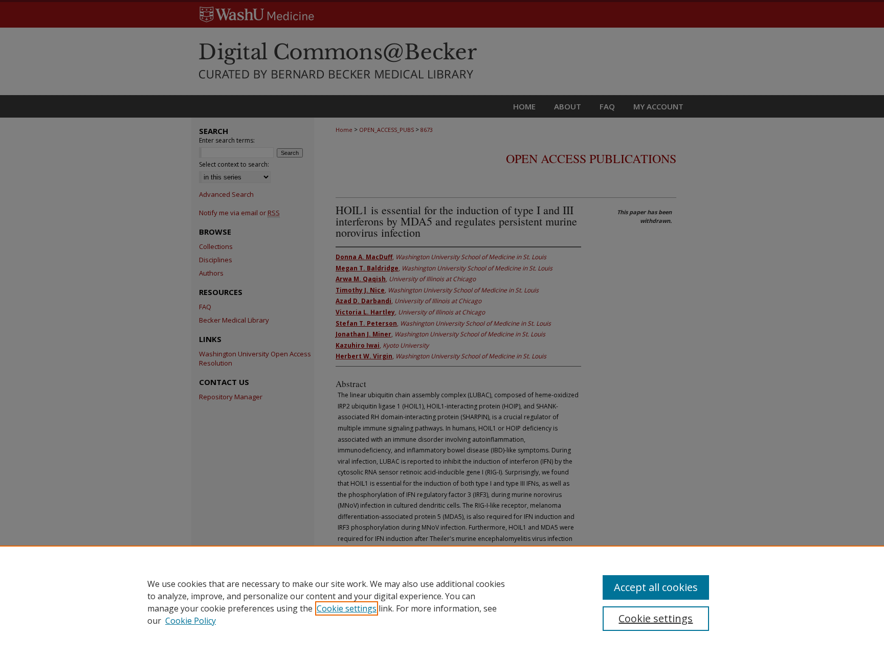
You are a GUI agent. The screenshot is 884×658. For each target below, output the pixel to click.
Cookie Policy (190, 620)
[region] (442, 602)
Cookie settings (347, 608)
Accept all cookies (656, 587)
